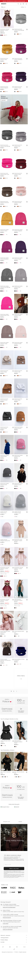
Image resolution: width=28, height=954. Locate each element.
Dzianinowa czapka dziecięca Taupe (4, 343)
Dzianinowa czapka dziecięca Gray (18, 287)
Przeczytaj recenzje (7, 917)
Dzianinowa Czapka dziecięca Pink (18, 456)
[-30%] (7, 556)
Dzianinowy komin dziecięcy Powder (18, 202)
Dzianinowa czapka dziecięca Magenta (18, 230)
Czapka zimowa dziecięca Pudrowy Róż (5, 540)
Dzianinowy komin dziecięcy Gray (18, 146)
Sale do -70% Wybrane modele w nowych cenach (14, 1)
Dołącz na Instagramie (7, 929)
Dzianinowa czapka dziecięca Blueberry (4, 258)
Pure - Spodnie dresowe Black (19, 772)
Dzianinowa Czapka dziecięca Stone (4, 484)
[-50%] (7, 588)
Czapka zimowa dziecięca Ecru (3, 512)
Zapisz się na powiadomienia (9, 907)
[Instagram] (17, 947)
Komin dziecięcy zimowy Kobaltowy (19, 660)
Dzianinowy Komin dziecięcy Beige (4, 371)
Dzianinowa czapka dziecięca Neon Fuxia (4, 315)
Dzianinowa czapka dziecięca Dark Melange (5, 287)
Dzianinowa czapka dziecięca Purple (18, 258)
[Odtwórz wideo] (14, 835)
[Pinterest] (10, 947)
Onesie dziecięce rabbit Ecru (19, 632)
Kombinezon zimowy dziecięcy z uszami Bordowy (4, 600)
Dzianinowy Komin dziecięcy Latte (18, 371)
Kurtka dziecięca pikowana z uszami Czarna (18, 742)
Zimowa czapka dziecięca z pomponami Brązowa (5, 660)
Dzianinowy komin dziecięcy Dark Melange (5, 146)
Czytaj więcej (5, 923)
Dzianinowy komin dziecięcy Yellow (4, 59)
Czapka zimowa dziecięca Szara (17, 512)
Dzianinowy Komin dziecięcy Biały (18, 399)
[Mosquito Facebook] (3, 947)
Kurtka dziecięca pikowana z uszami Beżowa (18, 600)
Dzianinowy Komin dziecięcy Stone (4, 428)
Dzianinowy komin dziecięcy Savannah (4, 202)
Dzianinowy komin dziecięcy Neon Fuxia (4, 174)
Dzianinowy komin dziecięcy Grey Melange (19, 30)
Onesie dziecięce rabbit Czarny (5, 741)
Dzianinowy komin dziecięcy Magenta (4, 87)
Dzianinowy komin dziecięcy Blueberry (18, 59)
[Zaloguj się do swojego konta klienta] (20, 3)
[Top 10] (7, 761)
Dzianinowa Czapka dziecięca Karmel (18, 428)
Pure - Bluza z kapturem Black (6, 772)
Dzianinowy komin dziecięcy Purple (18, 87)
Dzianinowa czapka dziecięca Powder (18, 343)
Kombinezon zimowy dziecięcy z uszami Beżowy (4, 568)
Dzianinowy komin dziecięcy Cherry (18, 174)
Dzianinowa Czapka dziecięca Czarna (18, 484)
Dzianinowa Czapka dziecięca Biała (4, 456)
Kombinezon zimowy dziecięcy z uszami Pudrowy (18, 568)
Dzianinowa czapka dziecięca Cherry (18, 315)
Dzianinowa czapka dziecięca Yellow (4, 230)
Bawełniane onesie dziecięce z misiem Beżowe (18, 540)
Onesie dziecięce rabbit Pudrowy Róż (5, 632)
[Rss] (24, 947)
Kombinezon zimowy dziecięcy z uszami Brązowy (4, 30)
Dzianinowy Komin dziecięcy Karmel (4, 399)
